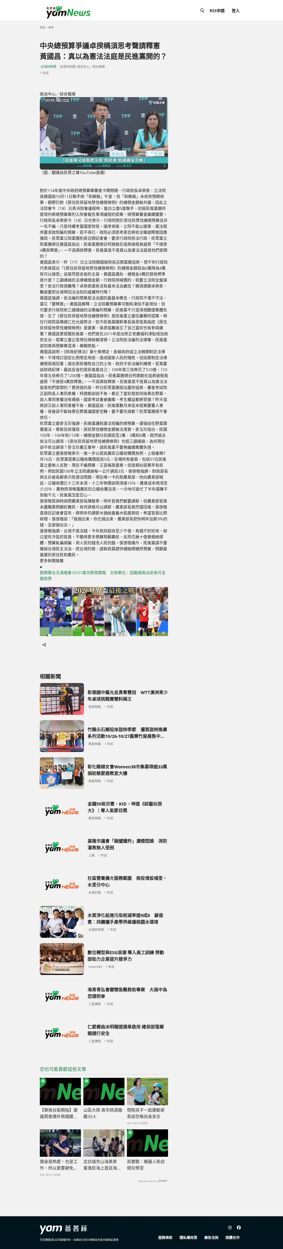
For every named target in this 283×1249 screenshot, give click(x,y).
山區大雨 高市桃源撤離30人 (102, 1113)
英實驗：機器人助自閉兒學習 (146, 1165)
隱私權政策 (188, 1237)
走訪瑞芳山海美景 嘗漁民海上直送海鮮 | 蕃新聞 (102, 1165)
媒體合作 (233, 1237)
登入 (236, 10)
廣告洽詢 (211, 1237)
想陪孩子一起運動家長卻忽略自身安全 (146, 1113)
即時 (51, 27)
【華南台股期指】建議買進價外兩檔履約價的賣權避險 (59, 1113)
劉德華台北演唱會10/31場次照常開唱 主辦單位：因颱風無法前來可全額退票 (103, 575)
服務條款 (165, 1237)
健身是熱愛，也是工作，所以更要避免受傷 (59, 1165)
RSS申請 (217, 10)
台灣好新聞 (48, 66)
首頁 (42, 27)
